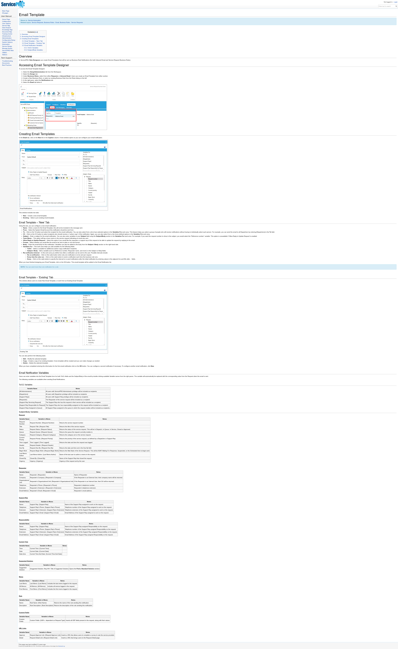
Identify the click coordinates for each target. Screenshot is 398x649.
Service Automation (34, 20)
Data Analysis (6, 27)
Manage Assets (7, 48)
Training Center (7, 34)
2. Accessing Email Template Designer (32, 36)
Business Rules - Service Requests (71, 22)
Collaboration (6, 21)
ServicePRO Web (8, 50)
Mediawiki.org (61, 646)
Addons (4, 54)
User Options (6, 23)
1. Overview (24, 34)
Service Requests (37, 22)
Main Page (5, 11)
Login (395, 2)
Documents (6, 63)
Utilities (4, 52)
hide (36, 32)
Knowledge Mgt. (7, 30)
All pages (5, 13)
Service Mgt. (6, 25)
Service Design (7, 46)
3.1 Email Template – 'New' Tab (32, 41)
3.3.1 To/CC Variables (31, 48)
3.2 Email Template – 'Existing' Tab (33, 43)
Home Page (6, 19)
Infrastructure (6, 36)
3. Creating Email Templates (29, 38)
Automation (6, 44)
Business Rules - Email (51, 22)
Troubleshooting (7, 61)
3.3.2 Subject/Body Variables (33, 50)
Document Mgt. (7, 32)
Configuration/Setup (8, 40)
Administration (7, 38)
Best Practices (7, 65)
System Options (7, 42)
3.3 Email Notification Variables (32, 45)
